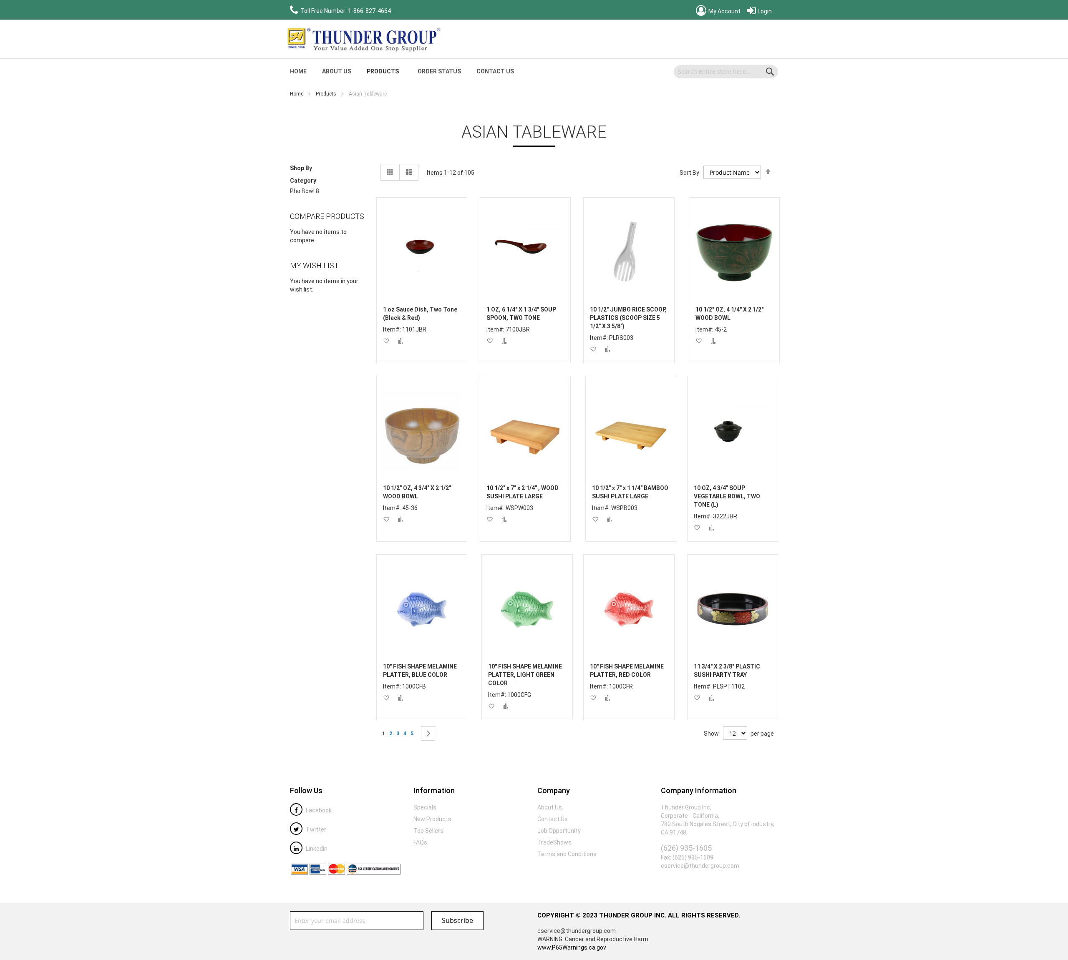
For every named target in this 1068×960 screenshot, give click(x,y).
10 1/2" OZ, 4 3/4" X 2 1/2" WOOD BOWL (417, 492)
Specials (424, 807)
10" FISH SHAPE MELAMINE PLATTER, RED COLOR (627, 670)
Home (297, 94)
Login (764, 11)
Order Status (439, 71)
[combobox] (726, 71)
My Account (724, 11)
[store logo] (363, 39)
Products (327, 94)
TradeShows (554, 842)
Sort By (689, 172)
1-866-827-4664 (369, 11)
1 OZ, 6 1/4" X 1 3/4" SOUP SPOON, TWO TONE (521, 313)
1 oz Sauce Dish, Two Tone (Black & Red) (420, 313)
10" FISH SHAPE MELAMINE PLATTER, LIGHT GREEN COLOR (525, 674)
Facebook (318, 810)
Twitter (315, 829)
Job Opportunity (559, 830)
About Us (336, 71)
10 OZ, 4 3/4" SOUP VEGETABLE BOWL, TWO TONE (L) (727, 496)
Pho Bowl (302, 191)
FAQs (420, 842)
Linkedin (316, 848)
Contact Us (495, 71)
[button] (386, 341)
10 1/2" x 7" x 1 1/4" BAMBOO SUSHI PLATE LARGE (630, 492)
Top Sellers (428, 830)
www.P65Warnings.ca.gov (571, 947)
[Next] (428, 733)
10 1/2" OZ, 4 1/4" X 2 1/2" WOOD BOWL (729, 313)
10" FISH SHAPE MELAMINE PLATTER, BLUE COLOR (420, 670)
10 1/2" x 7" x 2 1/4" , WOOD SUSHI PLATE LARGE (522, 492)
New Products (432, 819)
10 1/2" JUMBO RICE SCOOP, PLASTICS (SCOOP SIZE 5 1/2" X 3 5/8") (628, 317)
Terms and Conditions (567, 854)
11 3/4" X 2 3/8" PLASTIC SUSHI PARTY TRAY (727, 670)
